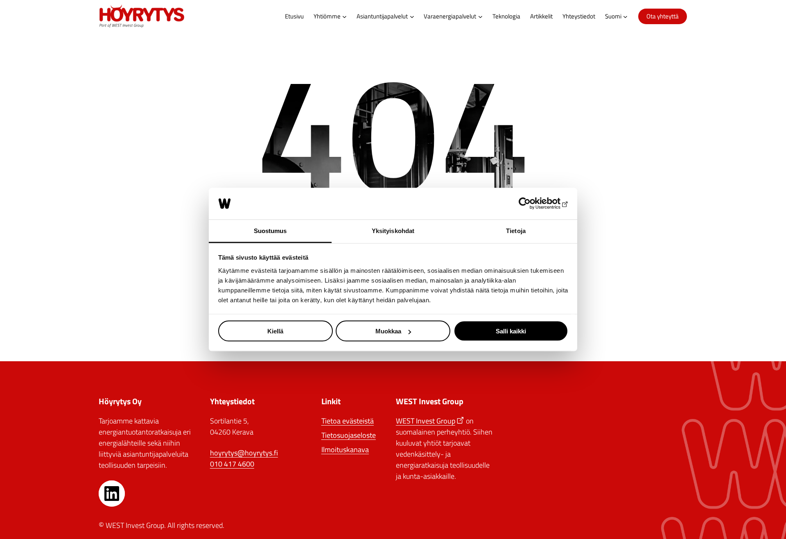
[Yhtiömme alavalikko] (344, 16)
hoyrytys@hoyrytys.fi (244, 452)
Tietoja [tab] (516, 230)
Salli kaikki (511, 331)
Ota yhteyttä (662, 16)
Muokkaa (388, 331)
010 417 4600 (232, 463)
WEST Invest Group (425, 420)
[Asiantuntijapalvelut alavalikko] (412, 16)
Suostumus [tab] (270, 230)
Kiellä (275, 331)
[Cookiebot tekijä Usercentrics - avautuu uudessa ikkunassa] (532, 203)
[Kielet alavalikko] (625, 16)
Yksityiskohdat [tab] (393, 230)
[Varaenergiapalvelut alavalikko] (480, 16)
